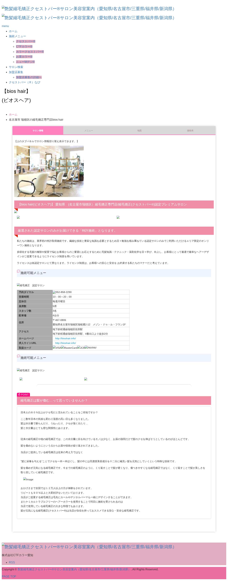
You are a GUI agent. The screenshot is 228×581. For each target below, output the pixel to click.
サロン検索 (16, 66)
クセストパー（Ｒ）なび (24, 82)
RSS (12, 562)
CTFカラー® (24, 46)
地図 (139, 130)
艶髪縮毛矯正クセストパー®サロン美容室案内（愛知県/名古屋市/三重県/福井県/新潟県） (74, 569)
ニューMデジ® (25, 61)
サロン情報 (38, 130)
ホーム (13, 31)
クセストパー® (25, 41)
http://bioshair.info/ (65, 338)
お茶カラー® (24, 56)
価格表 (190, 130)
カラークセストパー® (30, 51)
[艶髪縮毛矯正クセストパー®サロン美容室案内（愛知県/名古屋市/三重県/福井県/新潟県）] (89, 8)
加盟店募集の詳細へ (29, 77)
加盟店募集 (16, 72)
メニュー (88, 130)
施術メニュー (17, 36)
